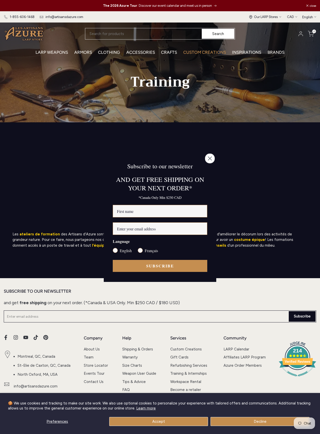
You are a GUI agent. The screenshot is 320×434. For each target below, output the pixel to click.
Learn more (146, 408)
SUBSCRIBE (160, 266)
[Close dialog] (210, 158)
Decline (260, 421)
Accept (158, 421)
